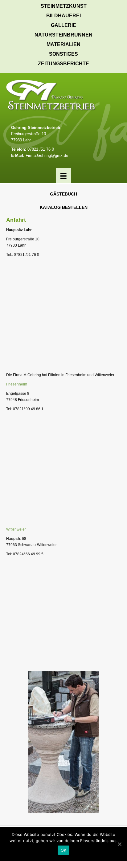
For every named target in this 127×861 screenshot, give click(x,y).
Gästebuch (63, 194)
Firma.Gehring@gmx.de (47, 155)
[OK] (119, 844)
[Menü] (63, 175)
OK (64, 850)
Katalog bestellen (64, 207)
